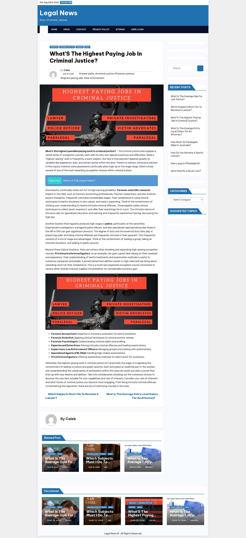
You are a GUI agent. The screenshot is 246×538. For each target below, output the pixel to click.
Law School (50, 454)
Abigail (149, 467)
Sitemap (120, 29)
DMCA (66, 29)
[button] (198, 29)
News (87, 47)
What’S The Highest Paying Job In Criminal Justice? (140, 516)
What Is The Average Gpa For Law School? (59, 462)
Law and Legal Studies (96, 454)
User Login (137, 29)
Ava (106, 467)
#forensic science (124, 73)
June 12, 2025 (179, 520)
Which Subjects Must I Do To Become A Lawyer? (99, 463)
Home (54, 29)
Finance (79, 47)
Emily (65, 467)
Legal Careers (134, 454)
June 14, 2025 (96, 520)
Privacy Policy (101, 29)
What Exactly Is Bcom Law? (186, 171)
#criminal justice (104, 73)
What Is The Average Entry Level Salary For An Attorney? (141, 463)
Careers (54, 47)
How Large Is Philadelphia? (185, 163)
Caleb (67, 70)
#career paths (86, 73)
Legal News (58, 13)
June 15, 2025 (54, 520)
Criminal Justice (67, 47)
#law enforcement (94, 78)
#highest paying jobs (71, 78)
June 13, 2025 (137, 520)
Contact (81, 29)
